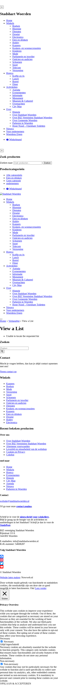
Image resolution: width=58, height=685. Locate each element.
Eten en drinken (14, 178)
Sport (8, 394)
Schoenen (11, 397)
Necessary (9, 641)
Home (3, 321)
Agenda (10, 483)
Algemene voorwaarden (18, 446)
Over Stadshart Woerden (18, 440)
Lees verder (40, 588)
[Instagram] (29, 560)
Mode (9, 389)
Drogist (9, 417)
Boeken (10, 386)
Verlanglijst (14, 321)
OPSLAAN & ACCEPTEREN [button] (15, 683)
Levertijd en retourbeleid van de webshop (26, 449)
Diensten (10, 405)
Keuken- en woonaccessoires (20, 408)
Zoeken (47, 163)
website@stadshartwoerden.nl (14, 501)
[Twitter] (29, 563)
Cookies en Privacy (15, 452)
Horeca (9, 472)
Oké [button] (32, 588)
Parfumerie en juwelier (17, 400)
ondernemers (12, 183)
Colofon (10, 454)
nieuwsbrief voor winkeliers (34, 517)
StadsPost (5, 525)
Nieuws (10, 486)
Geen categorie (13, 180)
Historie (10, 478)
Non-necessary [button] (7, 661)
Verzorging (11, 392)
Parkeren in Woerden (16, 489)
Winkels (10, 469)
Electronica (11, 422)
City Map (10, 480)
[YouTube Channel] (29, 566)
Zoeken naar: (6, 162)
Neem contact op (8, 371)
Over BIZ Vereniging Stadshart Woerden (26, 443)
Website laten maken (10, 577)
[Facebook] (29, 556)
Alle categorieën (14, 175)
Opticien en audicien (16, 403)
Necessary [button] (5, 638)
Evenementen (12, 475)
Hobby (9, 419)
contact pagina (24, 506)
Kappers (10, 383)
